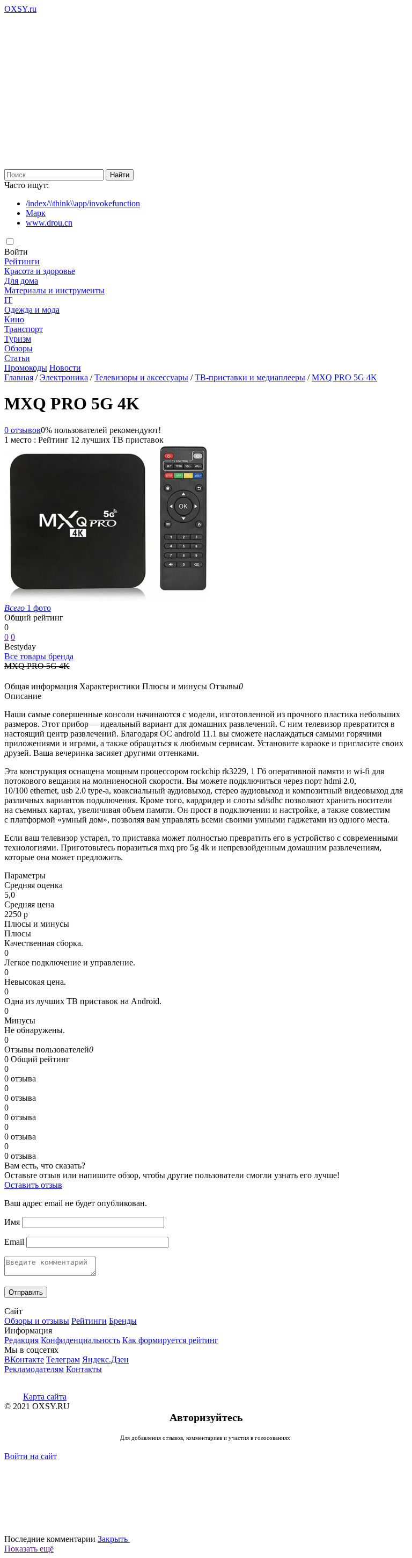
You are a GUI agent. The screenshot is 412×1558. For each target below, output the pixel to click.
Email (14, 1241)
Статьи (17, 358)
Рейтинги (22, 261)
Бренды (123, 1320)
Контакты (84, 1369)
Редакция (21, 1340)
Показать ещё (29, 1548)
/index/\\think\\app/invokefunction (83, 203)
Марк (36, 213)
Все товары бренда (38, 656)
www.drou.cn (49, 222)
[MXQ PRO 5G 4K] (106, 598)
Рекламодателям (34, 1369)
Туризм (17, 338)
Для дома (21, 280)
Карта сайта (45, 1396)
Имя (12, 1222)
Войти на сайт (30, 1456)
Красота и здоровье (39, 271)
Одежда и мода (32, 309)
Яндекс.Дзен (105, 1359)
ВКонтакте (24, 1359)
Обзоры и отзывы (36, 1320)
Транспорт (23, 329)
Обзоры (18, 348)
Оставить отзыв (33, 1184)
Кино (14, 319)
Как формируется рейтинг (170, 1340)
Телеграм (63, 1359)
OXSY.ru (20, 8)
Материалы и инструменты (54, 290)
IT (8, 300)
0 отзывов (22, 430)
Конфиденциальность (80, 1340)
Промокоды (25, 367)
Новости (65, 367)
